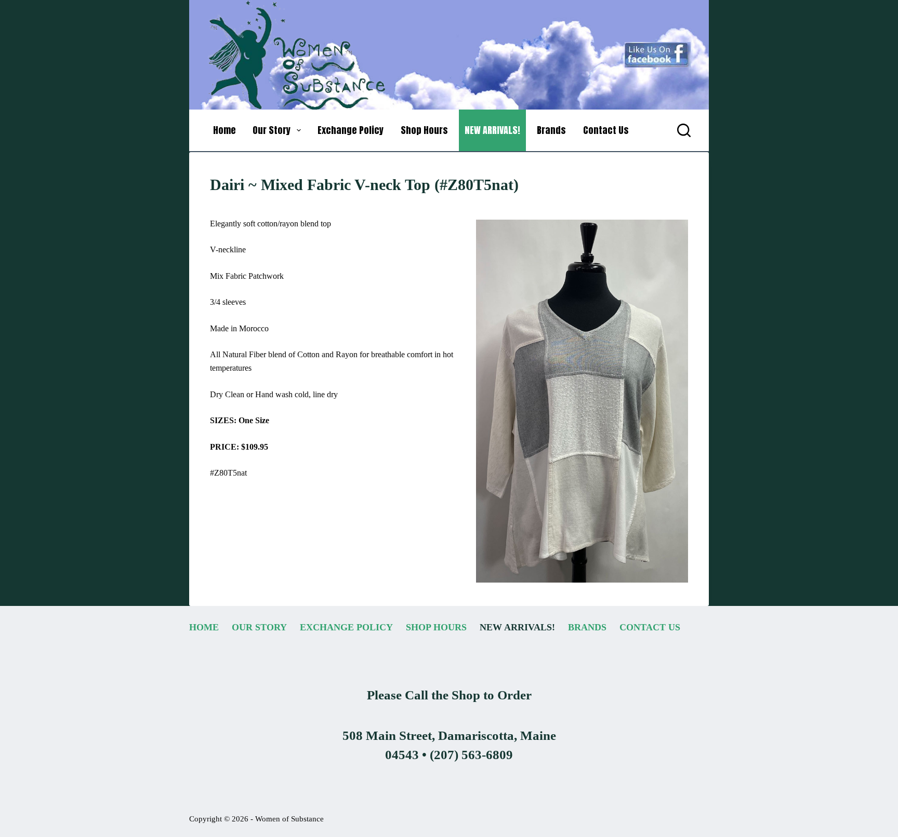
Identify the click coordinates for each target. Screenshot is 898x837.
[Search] (684, 130)
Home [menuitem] (224, 130)
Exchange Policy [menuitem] (351, 130)
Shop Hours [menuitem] (424, 130)
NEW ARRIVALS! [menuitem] (492, 130)
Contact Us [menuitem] (606, 130)
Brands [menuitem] (551, 130)
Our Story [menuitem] (271, 130)
